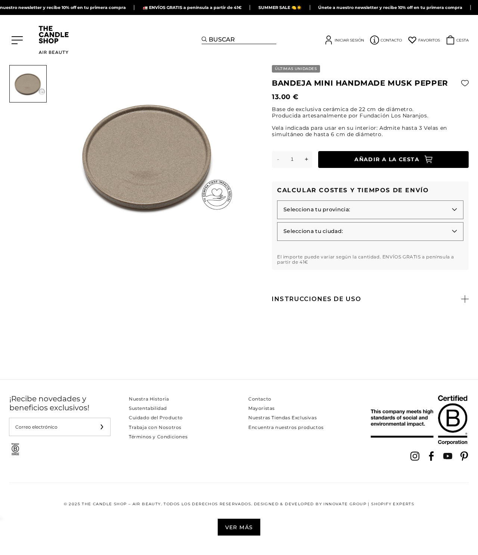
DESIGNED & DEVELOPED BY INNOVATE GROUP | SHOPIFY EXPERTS (334, 504)
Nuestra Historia (149, 399)
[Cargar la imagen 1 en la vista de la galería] (28, 83)
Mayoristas (261, 408)
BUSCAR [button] (222, 39)
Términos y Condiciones (158, 436)
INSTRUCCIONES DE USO (316, 299)
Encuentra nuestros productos (286, 427)
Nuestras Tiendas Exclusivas (282, 417)
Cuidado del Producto (156, 417)
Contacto (259, 399)
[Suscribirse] (101, 427)
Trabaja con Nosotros (155, 427)
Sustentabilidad (148, 408)
